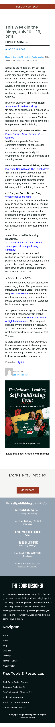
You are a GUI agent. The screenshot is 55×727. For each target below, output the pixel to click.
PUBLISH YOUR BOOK (27, 7)
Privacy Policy (9, 666)
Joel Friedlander (20, 374)
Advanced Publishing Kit (14, 687)
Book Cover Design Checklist (16, 682)
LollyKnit (20, 362)
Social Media (37, 57)
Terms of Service (11, 660)
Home (7, 57)
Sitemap (7, 655)
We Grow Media (19, 293)
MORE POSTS (27, 490)
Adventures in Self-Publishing (21, 106)
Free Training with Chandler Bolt (17, 692)
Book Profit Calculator (13, 697)
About (5, 640)
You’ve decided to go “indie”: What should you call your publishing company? (23, 246)
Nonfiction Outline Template (16, 702)
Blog (14, 57)
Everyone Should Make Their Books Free (27, 169)
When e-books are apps (18, 196)
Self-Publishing (24, 57)
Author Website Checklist (14, 707)
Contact (7, 650)
